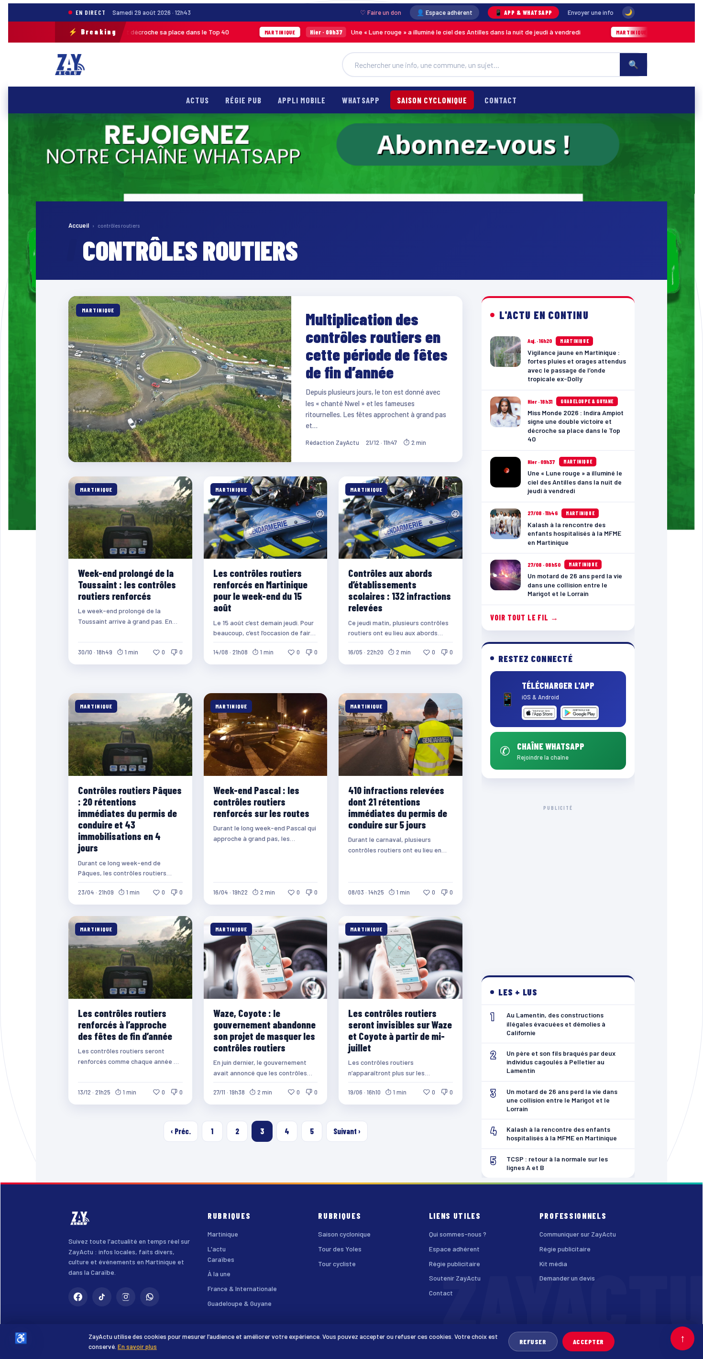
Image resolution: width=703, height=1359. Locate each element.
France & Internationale (242, 1288)
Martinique (223, 1234)
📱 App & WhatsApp (523, 12)
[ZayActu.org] (70, 64)
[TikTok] (101, 1296)
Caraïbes (221, 1259)
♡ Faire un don (380, 12)
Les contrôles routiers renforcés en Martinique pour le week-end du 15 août (260, 590)
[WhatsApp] (149, 1296)
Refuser (533, 1341)
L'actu (217, 1249)
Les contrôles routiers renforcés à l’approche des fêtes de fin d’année (125, 1024)
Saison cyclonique (432, 100)
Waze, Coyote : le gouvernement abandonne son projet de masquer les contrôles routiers (264, 1030)
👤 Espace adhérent (444, 12)
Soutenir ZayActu (455, 1278)
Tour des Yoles (340, 1249)
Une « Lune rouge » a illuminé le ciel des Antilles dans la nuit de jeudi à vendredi (339, 32)
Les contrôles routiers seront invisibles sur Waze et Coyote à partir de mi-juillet (400, 1030)
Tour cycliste (337, 1264)
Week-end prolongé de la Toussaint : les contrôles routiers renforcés (127, 584)
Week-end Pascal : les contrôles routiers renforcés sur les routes (261, 801)
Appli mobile (302, 100)
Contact (500, 100)
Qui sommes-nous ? (457, 1234)
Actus (197, 100)
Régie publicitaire (454, 1264)
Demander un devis (567, 1278)
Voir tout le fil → (524, 617)
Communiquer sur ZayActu (577, 1234)
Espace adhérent (454, 1249)
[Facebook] (78, 1296)
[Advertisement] (558, 883)
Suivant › (347, 1131)
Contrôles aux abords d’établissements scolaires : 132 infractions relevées (399, 590)
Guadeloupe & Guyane (240, 1303)
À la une (219, 1274)
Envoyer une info (591, 12)
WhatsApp (360, 100)
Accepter (588, 1341)
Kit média (553, 1264)
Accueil (78, 225)
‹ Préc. (181, 1131)
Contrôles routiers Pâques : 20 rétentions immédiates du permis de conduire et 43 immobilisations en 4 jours (130, 819)
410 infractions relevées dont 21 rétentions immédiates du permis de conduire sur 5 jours (397, 807)
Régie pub (243, 100)
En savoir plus (137, 1346)
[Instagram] (125, 1296)
